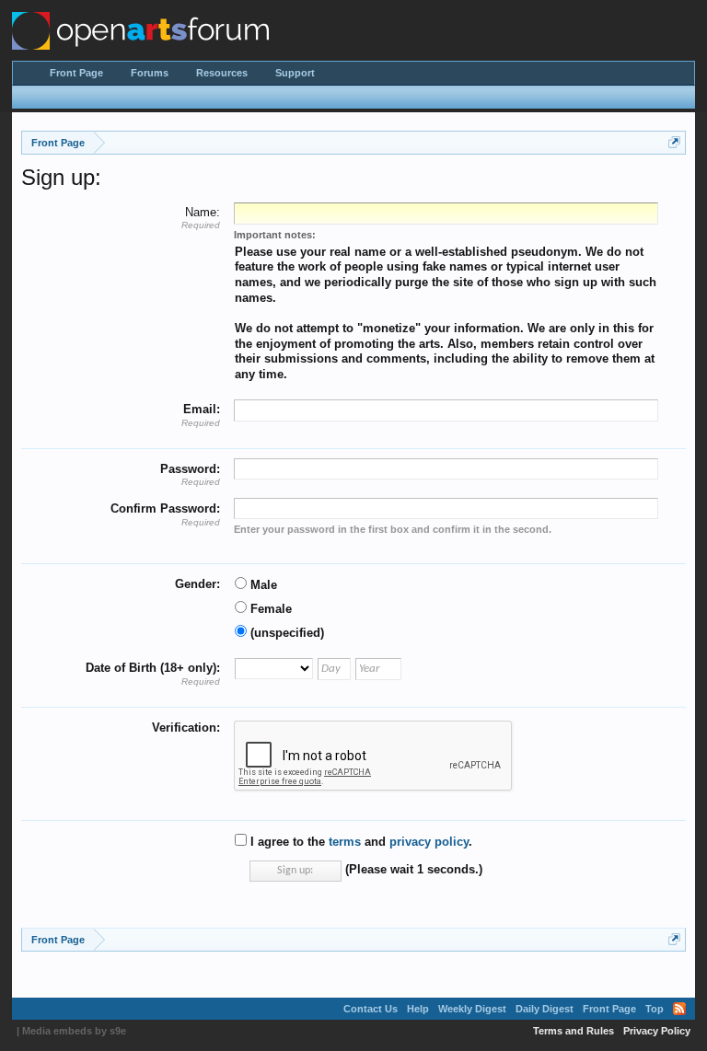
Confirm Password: (165, 508)
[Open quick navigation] (674, 142)
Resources (222, 72)
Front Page (76, 72)
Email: (201, 409)
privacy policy (429, 842)
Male (262, 585)
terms (345, 842)
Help (418, 1008)
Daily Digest (545, 1008)
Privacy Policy (656, 1030)
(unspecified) (285, 633)
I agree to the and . (359, 842)
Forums (149, 72)
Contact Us (370, 1008)
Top (654, 1008)
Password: (190, 469)
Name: (202, 212)
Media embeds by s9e (74, 1030)
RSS (679, 1008)
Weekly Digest (472, 1008)
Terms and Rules (573, 1030)
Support (295, 72)
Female (269, 609)
